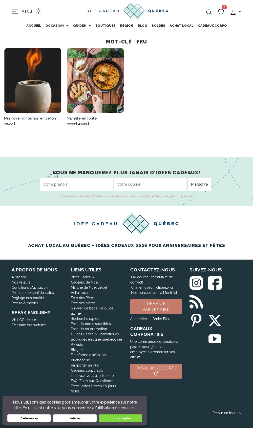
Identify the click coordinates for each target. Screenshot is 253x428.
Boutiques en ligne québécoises (97, 339)
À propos (19, 277)
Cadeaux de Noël (85, 282)
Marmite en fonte (82, 118)
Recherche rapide (85, 319)
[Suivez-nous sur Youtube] (215, 338)
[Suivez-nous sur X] (215, 319)
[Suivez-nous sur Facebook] (215, 282)
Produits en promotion (89, 329)
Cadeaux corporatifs (87, 370)
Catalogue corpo (156, 368)
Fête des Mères (83, 303)
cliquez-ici (164, 287)
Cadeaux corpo (212, 25)
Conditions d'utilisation (30, 287)
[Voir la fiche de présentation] (33, 80)
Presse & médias (25, 303)
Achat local (181, 25)
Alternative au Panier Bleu (150, 319)
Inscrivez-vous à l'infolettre (92, 376)
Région (126, 25)
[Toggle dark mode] (38, 11)
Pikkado (77, 344)
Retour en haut (224, 413)
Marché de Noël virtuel (89, 287)
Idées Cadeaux (82, 277)
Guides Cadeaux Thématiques (95, 334)
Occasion (54, 25)
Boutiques (105, 25)
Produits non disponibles (91, 324)
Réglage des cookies (28, 298)
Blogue (77, 350)
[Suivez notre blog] (196, 300)
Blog (142, 25)
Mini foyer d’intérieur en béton (30, 118)
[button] (235, 11)
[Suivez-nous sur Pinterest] (196, 319)
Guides (79, 25)
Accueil (33, 25)
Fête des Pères (83, 298)
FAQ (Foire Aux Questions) (92, 381)
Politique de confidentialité (33, 293)
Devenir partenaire (156, 306)
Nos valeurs (21, 282)
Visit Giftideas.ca (25, 320)
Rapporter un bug (85, 365)
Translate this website (29, 325)
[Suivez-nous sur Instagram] (196, 282)
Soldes (158, 25)
